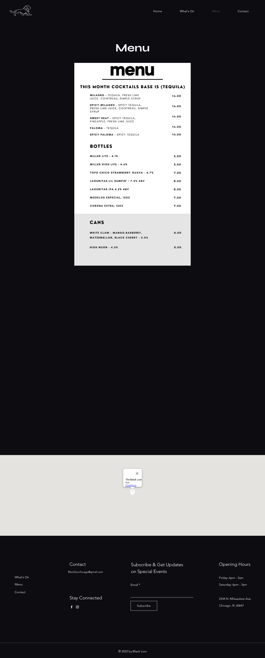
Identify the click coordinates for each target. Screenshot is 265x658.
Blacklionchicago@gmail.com (85, 572)
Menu (19, 584)
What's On (22, 577)
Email (134, 584)
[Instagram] (77, 607)
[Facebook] (72, 607)
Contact (20, 592)
